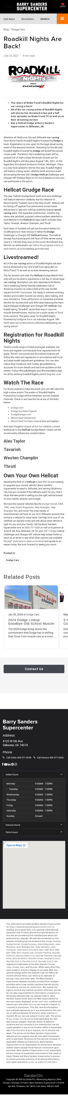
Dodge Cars (18, 29)
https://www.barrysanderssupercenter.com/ (30, 927)
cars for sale (35, 1004)
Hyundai (34, 967)
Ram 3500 (11, 953)
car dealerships (34, 987)
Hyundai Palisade (44, 956)
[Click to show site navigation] (62, 18)
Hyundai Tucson (52, 958)
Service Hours (13, 825)
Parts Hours (12, 832)
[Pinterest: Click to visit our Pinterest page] (12, 764)
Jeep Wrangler (41, 507)
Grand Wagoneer (46, 944)
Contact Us (34, 669)
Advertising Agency (46, 1079)
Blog (6, 29)
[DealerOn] (33, 1075)
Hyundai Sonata (35, 958)
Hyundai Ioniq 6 (13, 961)
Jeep (8, 967)
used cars (43, 1001)
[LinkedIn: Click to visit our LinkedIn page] (9, 764)
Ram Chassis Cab (25, 953)
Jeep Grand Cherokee (27, 950)
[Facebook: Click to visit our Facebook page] (3, 764)
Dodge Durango (29, 944)
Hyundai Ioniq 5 (29, 961)
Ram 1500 (44, 950)
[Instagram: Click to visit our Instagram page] (15, 764)
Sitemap (15, 1083)
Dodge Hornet (49, 503)
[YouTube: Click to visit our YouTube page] (5, 764)
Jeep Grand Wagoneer (21, 507)
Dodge (16, 967)
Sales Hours (12, 774)
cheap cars (18, 1019)
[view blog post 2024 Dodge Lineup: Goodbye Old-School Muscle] (31, 616)
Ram (22, 967)
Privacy (24, 1083)
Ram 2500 (54, 950)
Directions (28, 19)
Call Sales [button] (9, 19)
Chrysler (51, 964)
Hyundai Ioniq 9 (45, 961)
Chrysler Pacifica (43, 953)
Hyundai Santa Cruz (25, 956)
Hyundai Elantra (19, 958)
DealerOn (30, 1079)
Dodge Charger (53, 941)
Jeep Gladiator (42, 947)
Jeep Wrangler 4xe (25, 947)
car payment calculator (46, 1062)
